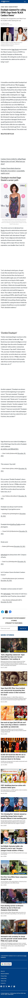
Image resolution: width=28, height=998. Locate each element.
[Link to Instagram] (4, 986)
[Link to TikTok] (11, 986)
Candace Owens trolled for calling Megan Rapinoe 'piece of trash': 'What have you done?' (13, 161)
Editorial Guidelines (5, 973)
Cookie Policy (3, 978)
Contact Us (3, 983)
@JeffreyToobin (15, 524)
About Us (3, 971)
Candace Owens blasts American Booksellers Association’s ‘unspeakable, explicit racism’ (13, 170)
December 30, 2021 (19, 546)
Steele (3, 230)
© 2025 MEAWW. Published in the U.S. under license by (12, 955)
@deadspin (4, 554)
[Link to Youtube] (9, 986)
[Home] (5, 1)
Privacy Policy (4, 976)
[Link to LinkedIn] (14, 986)
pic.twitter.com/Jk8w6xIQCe (9, 449)
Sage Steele (15, 49)
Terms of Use (3, 980)
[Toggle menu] (25, 1)
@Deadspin (7, 594)
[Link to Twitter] (6, 986)
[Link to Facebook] (1, 986)
